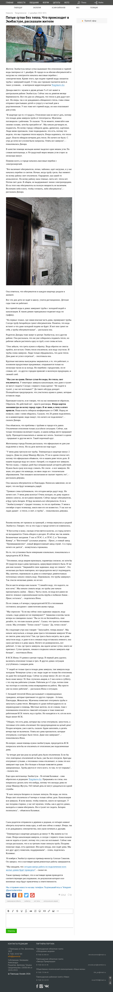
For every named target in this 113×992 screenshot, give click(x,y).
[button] (8, 911)
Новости (21, 2)
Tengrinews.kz (20, 13)
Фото (66, 2)
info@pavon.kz (14, 956)
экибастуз (27, 901)
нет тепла (37, 901)
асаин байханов (58, 7)
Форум (46, 2)
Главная (9, 2)
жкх (77, 7)
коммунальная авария (51, 901)
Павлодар (18, 7)
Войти (100, 2)
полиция (94, 7)
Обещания (34, 2)
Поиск (83, 2)
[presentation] (8, 911)
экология (37, 7)
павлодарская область (14, 901)
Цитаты (56, 2)
